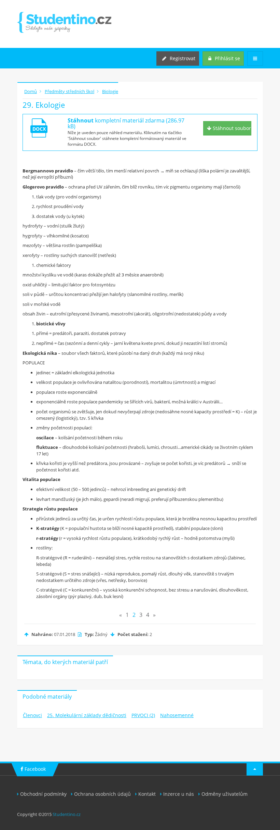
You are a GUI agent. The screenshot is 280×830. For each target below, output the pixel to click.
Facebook (34, 769)
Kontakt (147, 794)
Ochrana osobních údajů (102, 794)
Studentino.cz (67, 814)
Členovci (32, 715)
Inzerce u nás (178, 794)
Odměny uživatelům (224, 794)
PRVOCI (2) (143, 715)
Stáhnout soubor (231, 128)
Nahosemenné (177, 715)
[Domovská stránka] (64, 22)
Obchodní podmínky (43, 794)
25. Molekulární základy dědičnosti (86, 715)
